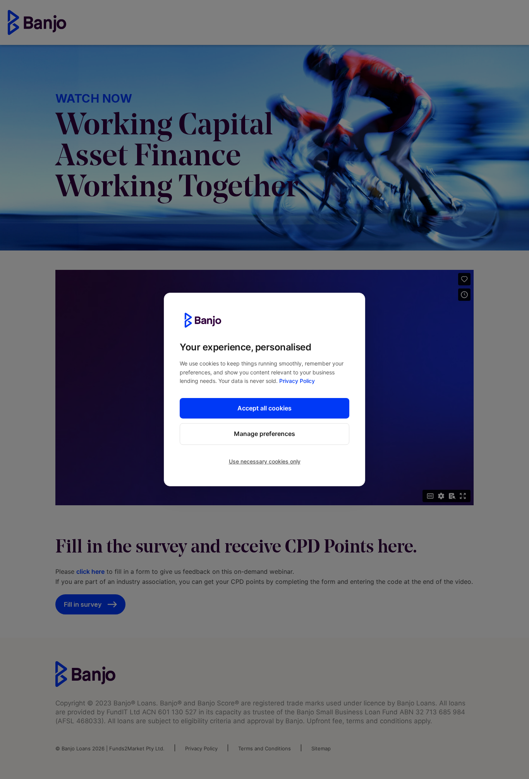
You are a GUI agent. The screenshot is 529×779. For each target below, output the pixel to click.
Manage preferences (264, 434)
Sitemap (321, 748)
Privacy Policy (297, 380)
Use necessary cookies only (265, 461)
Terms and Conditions (264, 748)
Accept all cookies (264, 408)
